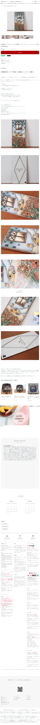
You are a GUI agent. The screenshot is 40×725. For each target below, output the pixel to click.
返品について (3, 59)
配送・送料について (4, 697)
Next (31, 21)
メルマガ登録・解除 (17, 697)
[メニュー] (38, 1)
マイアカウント (28, 696)
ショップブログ (16, 696)
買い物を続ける (3, 63)
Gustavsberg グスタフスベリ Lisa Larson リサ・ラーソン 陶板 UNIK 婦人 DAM (33, 397)
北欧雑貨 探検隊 (4, 528)
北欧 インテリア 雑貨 (3, 711)
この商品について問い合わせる (6, 61)
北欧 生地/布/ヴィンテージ (21, 711)
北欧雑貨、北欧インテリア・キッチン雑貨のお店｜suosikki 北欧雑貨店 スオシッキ (12, 1)
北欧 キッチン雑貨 (8, 711)
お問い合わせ (28, 699)
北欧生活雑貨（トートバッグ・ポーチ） (31, 711)
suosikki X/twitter (4, 523)
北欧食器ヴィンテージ (15, 711)
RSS (14, 699)
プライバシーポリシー (4, 704)
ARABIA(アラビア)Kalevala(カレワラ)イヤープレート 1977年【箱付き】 (19, 397)
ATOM (17, 699)
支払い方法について (4, 701)
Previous (8, 21)
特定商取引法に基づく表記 (5, 60)
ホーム (2, 696)
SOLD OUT (20, 52)
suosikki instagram (5, 526)
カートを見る (28, 697)
